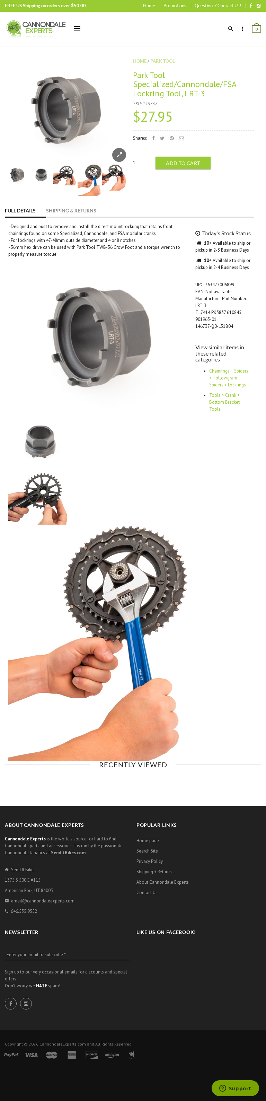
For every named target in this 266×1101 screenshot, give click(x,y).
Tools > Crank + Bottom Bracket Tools (224, 402)
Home (149, 5)
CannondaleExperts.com (62, 1044)
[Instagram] (258, 5)
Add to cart (183, 163)
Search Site (147, 851)
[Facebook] (250, 5)
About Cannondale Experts (162, 882)
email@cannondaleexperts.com (42, 901)
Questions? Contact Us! (218, 5)
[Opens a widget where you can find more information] (235, 1089)
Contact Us (147, 892)
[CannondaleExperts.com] (36, 29)
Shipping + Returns (154, 872)
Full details (20, 210)
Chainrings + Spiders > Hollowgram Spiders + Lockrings (228, 378)
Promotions (174, 5)
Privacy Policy (149, 861)
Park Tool (162, 61)
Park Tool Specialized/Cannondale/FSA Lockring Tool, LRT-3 (184, 84)
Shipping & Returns (71, 210)
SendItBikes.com (68, 853)
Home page (147, 841)
